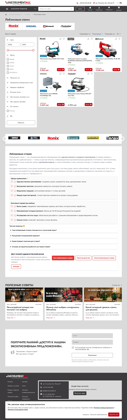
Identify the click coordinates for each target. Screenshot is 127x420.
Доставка (24, 382)
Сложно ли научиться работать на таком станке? (31, 247)
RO (118, 3)
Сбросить (21, 123)
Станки (28, 14)
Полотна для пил (83, 258)
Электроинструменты (15, 14)
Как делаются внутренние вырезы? (26, 236)
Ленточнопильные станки (104, 258)
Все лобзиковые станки (63, 258)
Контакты (10, 382)
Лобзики (16, 266)
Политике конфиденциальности (104, 408)
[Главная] (18, 3)
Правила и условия (13, 386)
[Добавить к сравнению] (60, 39)
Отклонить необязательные (98, 415)
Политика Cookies (13, 397)
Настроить (86, 415)
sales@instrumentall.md (49, 391)
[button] (71, 9)
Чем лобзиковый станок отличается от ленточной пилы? (34, 230)
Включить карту (80, 393)
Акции (24, 386)
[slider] (8, 50)
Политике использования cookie (18, 410)
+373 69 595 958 (48, 387)
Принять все (114, 414)
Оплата (10, 401)
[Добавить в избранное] (64, 39)
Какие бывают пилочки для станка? (26, 241)
